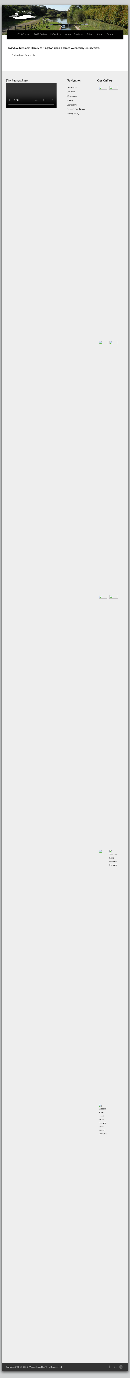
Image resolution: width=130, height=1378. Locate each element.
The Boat (78, 34)
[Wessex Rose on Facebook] (109, 1368)
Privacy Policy (73, 113)
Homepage (72, 87)
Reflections (55, 34)
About (100, 34)
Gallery (90, 34)
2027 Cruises (40, 34)
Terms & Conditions (76, 109)
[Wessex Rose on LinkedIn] (115, 1368)
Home (68, 34)
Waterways (72, 96)
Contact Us (72, 104)
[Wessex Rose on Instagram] (121, 1368)
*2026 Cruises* (23, 34)
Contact (111, 34)
